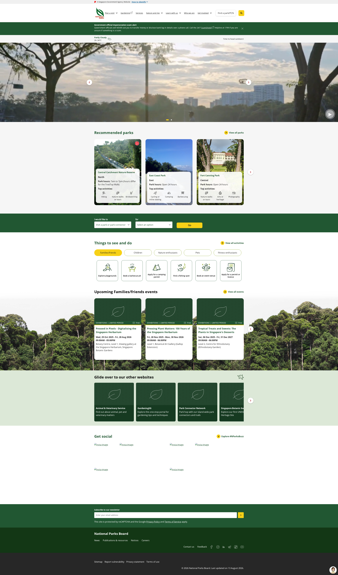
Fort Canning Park (210, 175)
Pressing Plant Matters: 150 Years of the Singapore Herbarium (168, 330)
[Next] (250, 172)
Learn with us (172, 13)
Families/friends (108, 252)
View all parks (236, 132)
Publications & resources (115, 540)
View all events (236, 291)
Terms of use (152, 561)
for (136, 219)
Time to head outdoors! (233, 39)
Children (138, 252)
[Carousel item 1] (171, 119)
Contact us (189, 546)
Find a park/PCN (226, 13)
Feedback (202, 546)
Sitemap (98, 561)
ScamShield (206, 27)
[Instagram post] (106, 455)
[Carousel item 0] (167, 119)
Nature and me (153, 13)
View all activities (234, 243)
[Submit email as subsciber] (241, 515)
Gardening (125, 13)
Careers (145, 540)
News (97, 540)
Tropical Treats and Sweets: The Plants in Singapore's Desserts (217, 330)
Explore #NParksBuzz (232, 436)
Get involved (203, 13)
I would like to (101, 219)
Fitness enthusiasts (227, 252)
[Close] (242, 28)
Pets (198, 252)
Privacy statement (135, 561)
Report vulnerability (114, 561)
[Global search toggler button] (241, 13)
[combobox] (112, 224)
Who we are (189, 13)
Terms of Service (173, 521)
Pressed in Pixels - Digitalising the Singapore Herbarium (116, 330)
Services (139, 13)
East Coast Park (157, 175)
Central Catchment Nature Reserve (116, 172)
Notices (135, 540)
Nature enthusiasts (167, 252)
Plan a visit (109, 13)
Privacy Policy (153, 521)
